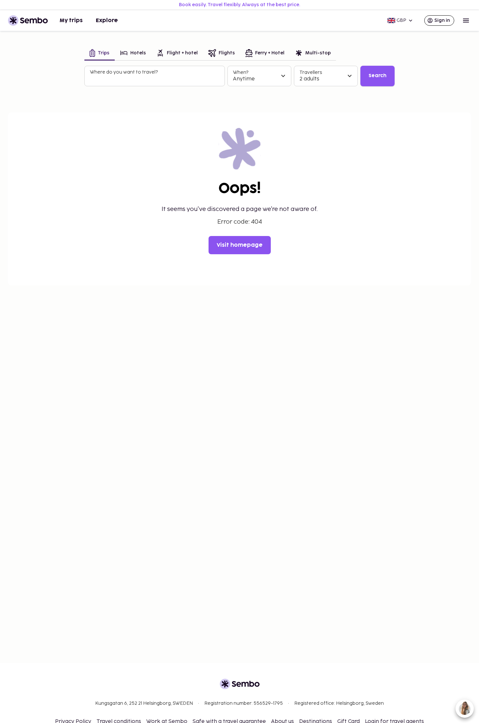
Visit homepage (240, 245)
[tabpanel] (239, 76)
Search (377, 76)
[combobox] (155, 79)
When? (240, 72)
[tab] (99, 54)
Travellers (310, 72)
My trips (71, 20)
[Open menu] (466, 20)
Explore (107, 20)
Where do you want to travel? (124, 72)
